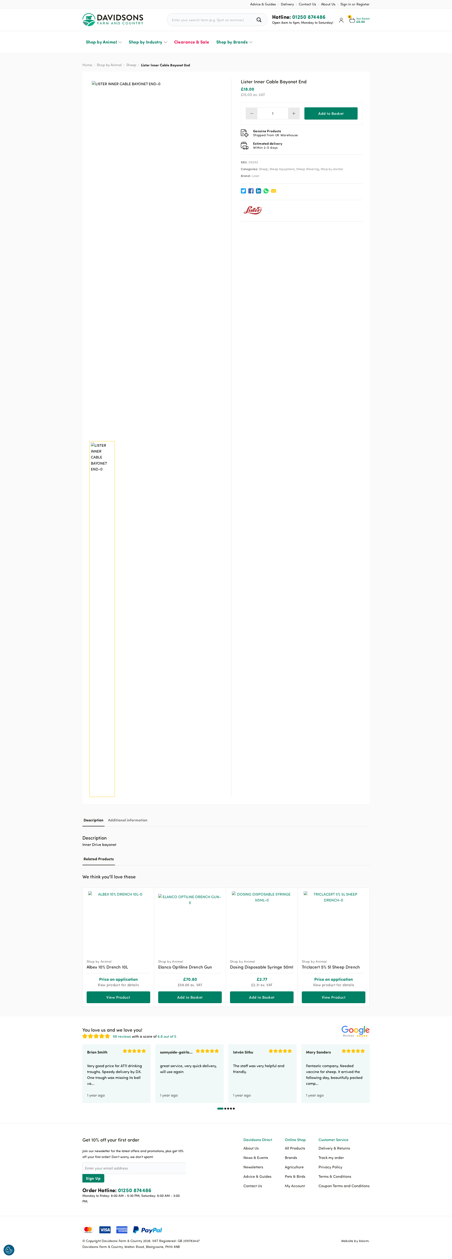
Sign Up (93, 1178)
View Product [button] (334, 997)
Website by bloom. (355, 1241)
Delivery (287, 4)
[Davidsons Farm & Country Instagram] (366, 1229)
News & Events (255, 1157)
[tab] (93, 819)
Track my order (331, 1157)
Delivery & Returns (334, 1148)
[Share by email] (273, 190)
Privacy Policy (330, 1167)
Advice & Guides (263, 4)
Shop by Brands (232, 42)
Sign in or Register (355, 4)
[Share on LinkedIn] (258, 190)
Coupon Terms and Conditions (344, 1185)
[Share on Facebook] (251, 190)
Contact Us (307, 4)
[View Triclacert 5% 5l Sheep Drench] (333, 921)
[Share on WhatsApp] (266, 190)
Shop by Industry (145, 42)
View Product (118, 997)
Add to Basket (330, 113)
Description (93, 819)
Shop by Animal (101, 42)
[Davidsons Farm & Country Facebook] (342, 1229)
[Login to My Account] (341, 19)
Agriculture (294, 1167)
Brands (291, 1157)
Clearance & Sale (191, 42)
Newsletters (253, 1167)
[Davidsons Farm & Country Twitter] (354, 1229)
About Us (328, 4)
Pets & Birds (295, 1176)
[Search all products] (259, 19)
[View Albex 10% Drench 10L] (118, 921)
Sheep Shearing (307, 169)
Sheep (131, 65)
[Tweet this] (243, 190)
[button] (366, 876)
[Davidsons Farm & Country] (112, 19)
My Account (295, 1185)
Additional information (127, 819)
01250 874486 (309, 16)
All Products (295, 1148)
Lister (255, 176)
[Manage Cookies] (9, 1250)
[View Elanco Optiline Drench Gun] (190, 921)
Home (87, 65)
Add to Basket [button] (189, 997)
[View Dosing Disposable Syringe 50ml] (262, 921)
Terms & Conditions (335, 1176)
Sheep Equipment (282, 169)
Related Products (99, 858)
